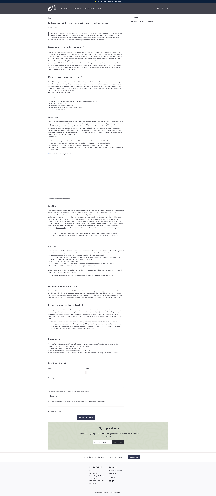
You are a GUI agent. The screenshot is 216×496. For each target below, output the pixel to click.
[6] (83, 353)
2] (88, 56)
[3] (88, 346)
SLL (50, 18)
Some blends (61, 228)
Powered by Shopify (115, 492)
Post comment (56, 396)
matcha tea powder (61, 297)
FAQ (90, 470)
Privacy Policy (84, 401)
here (49, 318)
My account (93, 483)
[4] (84, 348)
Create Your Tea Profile (96, 481)
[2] (75, 344)
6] (99, 312)
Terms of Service (96, 401)
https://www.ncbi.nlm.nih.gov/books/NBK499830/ (65, 348)
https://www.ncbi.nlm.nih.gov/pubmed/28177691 (101, 353)
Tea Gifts (76, 8)
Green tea (83, 132)
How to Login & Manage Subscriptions (97, 477)
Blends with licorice (61, 276)
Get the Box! (65, 8)
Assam (107, 314)
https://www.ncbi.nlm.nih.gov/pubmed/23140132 (65, 353)
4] (87, 124)
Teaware (100, 8)
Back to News (87, 417)
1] (67, 61)
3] (74, 69)
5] (68, 130)
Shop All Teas (88, 8)
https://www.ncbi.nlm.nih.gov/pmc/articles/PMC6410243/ (68, 350)
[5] (89, 350)
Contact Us (93, 473)
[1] (48, 344)
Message (51, 378)
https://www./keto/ (61, 344)
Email (88, 369)
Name (50, 369)
